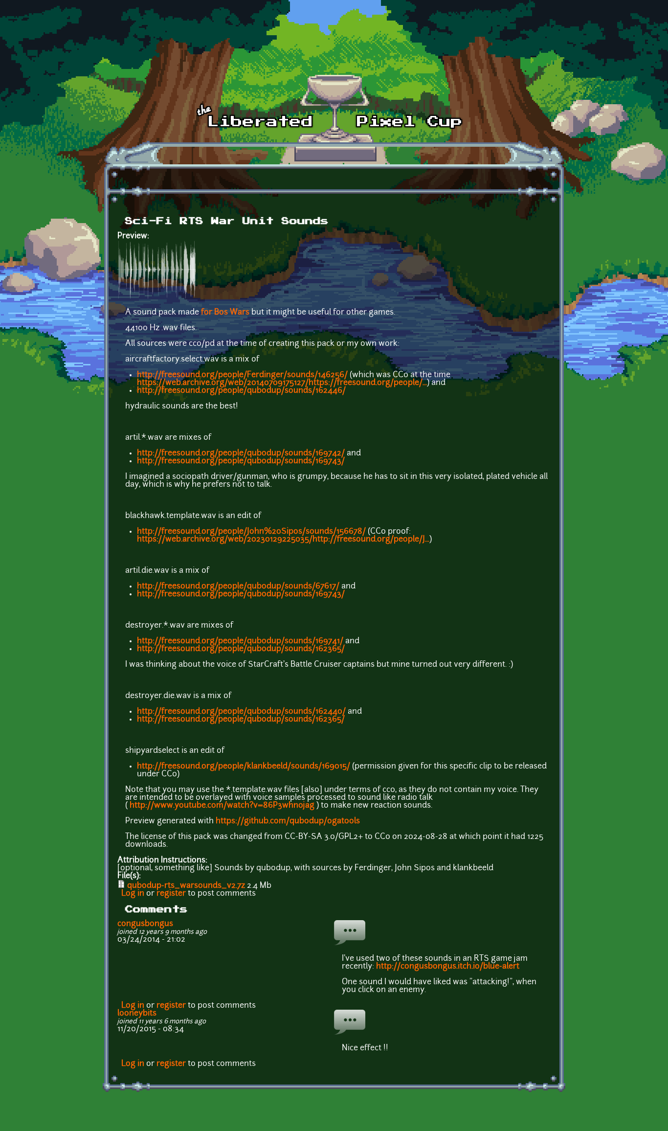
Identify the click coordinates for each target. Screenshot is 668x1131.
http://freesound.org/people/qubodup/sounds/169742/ (241, 453)
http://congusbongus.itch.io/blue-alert (447, 967)
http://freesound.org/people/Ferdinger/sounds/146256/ (242, 375)
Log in (132, 894)
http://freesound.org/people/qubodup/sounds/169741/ (240, 641)
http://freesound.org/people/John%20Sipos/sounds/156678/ (251, 532)
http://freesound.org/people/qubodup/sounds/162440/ (241, 712)
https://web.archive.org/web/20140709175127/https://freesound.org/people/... (282, 383)
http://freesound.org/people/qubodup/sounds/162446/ (241, 391)
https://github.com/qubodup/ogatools (288, 821)
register (171, 894)
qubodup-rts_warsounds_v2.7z (186, 886)
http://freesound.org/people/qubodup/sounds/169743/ (241, 461)
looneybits (136, 1014)
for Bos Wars (225, 313)
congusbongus (145, 924)
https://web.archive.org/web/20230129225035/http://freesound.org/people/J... (283, 539)
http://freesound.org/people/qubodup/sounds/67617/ (238, 586)
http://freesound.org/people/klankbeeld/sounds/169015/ (243, 766)
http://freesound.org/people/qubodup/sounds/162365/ (241, 649)
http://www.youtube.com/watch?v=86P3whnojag (222, 806)
